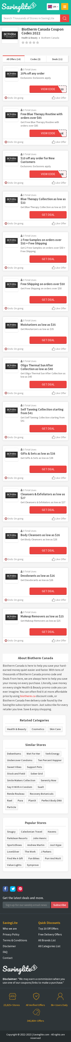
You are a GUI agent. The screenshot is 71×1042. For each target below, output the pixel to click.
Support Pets (34, 767)
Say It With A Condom (19, 787)
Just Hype (55, 845)
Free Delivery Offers (50, 934)
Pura (20, 800)
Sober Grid (37, 773)
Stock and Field (16, 773)
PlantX (32, 800)
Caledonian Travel (31, 831)
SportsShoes (14, 845)
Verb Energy (52, 753)
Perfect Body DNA (52, 800)
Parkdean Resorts (17, 838)
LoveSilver (13, 851)
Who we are (10, 928)
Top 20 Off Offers (48, 928)
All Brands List (47, 940)
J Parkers (46, 851)
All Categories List (49, 946)
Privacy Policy (11, 934)
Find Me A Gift (15, 858)
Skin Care (55, 729)
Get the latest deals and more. (23, 898)
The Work (30, 851)
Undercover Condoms (19, 760)
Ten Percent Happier (50, 760)
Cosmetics (38, 729)
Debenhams (14, 753)
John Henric (40, 838)
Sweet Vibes (14, 767)
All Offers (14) (14, 59)
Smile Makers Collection (21, 780)
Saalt (41, 787)
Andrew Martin (35, 845)
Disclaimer (9, 946)
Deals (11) (57, 59)
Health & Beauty (29, 37)
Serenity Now (48, 780)
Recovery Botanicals (42, 793)
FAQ (5, 952)
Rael (9, 800)
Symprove (33, 865)
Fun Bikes (34, 858)
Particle (11, 807)
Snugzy (11, 831)
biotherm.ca (28, 696)
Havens (52, 831)
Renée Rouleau (15, 793)
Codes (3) (35, 59)
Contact (8, 958)
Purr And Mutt (53, 858)
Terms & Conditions (15, 940)
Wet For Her (33, 753)
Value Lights (14, 865)
